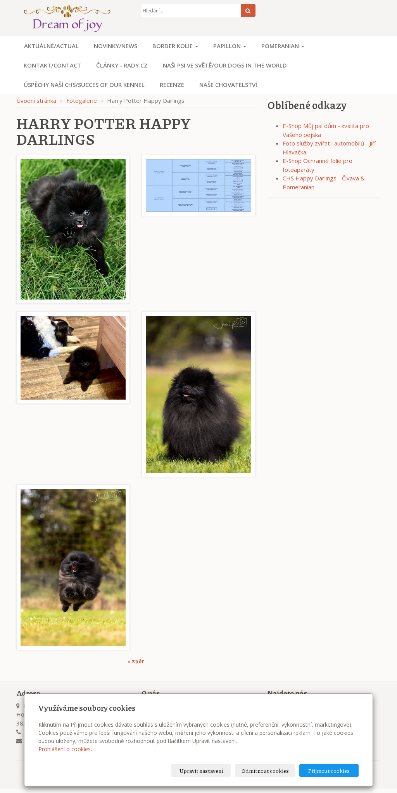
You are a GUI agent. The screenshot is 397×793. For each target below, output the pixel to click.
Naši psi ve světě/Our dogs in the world (225, 65)
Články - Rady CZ (122, 65)
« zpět (136, 661)
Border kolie (173, 46)
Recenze (172, 84)
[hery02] (73, 567)
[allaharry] (73, 394)
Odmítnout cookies (265, 770)
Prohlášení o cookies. (65, 749)
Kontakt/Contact (52, 65)
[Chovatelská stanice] (73, 18)
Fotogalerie (81, 100)
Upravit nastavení (201, 770)
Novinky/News (115, 46)
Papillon (227, 46)
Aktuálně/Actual (51, 46)
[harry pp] (198, 229)
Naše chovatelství (228, 84)
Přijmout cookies (329, 770)
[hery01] (198, 394)
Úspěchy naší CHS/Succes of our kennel (84, 84)
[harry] (73, 229)
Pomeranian (280, 46)
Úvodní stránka (36, 100)
